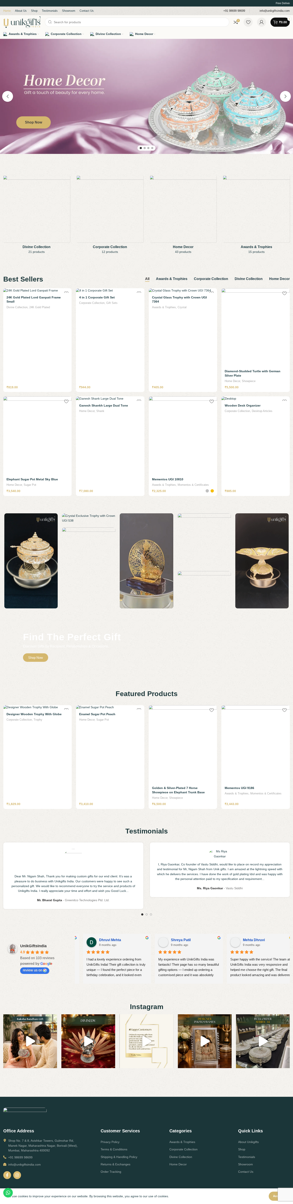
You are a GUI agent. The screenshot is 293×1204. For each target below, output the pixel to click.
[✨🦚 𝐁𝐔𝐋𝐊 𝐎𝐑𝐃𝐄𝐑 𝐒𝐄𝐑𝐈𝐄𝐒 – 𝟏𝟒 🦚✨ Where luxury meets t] (263, 1041)
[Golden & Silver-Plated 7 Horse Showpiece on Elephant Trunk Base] (110, 744)
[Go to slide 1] (141, 148)
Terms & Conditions (114, 1149)
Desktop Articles (262, 411)
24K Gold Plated (39, 307)
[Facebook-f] (7, 1175)
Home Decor (232, 381)
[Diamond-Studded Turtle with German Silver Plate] (255, 327)
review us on (32, 970)
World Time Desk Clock (242, 788)
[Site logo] (22, 22)
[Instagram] (17, 1175)
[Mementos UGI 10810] (183, 435)
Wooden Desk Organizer (242, 405)
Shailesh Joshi (176, 940)
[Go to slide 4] (152, 148)
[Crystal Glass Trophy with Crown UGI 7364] (183, 290)
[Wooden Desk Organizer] (255, 398)
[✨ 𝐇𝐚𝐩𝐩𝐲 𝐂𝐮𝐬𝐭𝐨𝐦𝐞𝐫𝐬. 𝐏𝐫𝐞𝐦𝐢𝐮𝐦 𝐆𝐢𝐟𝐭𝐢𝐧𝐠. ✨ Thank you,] (146, 1041)
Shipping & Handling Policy (119, 1157)
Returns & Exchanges (115, 1164)
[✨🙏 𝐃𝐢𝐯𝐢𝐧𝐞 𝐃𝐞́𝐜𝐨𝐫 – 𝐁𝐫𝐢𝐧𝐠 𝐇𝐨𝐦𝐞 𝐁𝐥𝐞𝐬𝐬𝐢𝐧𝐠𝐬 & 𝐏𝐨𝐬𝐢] (88, 1041)
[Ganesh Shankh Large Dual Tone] (110, 398)
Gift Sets (112, 303)
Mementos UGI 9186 (167, 788)
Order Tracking (111, 1171)
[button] (7, 96)
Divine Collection (17, 307)
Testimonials (246, 1157)
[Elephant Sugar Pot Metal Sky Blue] (37, 435)
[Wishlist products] (248, 22)
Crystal (182, 307)
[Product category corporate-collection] (110, 216)
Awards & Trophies (164, 307)
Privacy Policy (110, 1142)
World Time (259, 793)
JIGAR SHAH (103, 940)
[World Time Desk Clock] (255, 744)
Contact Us (245, 1171)
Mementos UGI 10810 (167, 479)
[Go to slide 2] (145, 148)
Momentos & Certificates (193, 484)
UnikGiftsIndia (33, 946)
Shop (241, 1149)
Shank (100, 411)
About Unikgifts (248, 1142)
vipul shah (245, 940)
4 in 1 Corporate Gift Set (97, 297)
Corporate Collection (92, 303)
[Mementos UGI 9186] (183, 744)
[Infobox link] (231, 11)
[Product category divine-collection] (36, 216)
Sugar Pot (30, 484)
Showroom (245, 1164)
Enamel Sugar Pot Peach (25, 714)
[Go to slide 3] (148, 148)
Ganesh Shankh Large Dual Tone (103, 405)
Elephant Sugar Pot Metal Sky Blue (32, 479)
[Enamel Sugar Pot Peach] (37, 707)
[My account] (261, 22)
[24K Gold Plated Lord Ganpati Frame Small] (37, 290)
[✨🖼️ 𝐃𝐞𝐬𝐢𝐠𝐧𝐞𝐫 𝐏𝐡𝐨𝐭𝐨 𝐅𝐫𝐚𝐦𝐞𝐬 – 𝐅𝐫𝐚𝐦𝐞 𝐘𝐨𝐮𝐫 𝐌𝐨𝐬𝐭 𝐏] (205, 1041)
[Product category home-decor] (183, 216)
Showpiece (248, 381)
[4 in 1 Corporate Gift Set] (110, 290)
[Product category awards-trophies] (256, 216)
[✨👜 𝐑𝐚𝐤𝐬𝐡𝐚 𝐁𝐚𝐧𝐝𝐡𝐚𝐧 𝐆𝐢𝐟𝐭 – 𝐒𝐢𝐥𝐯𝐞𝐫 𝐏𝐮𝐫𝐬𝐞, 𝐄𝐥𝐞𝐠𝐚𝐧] (30, 1041)
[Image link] (25, 1114)
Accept (277, 1196)
